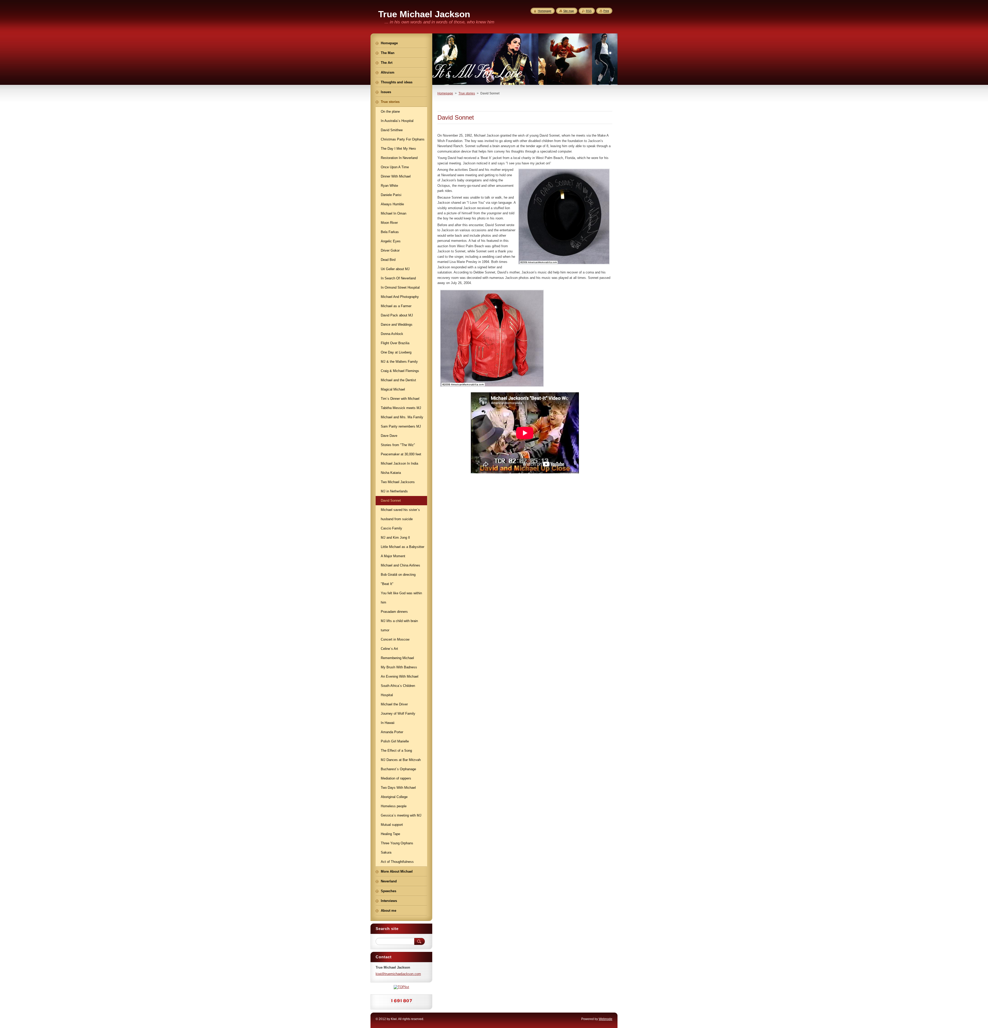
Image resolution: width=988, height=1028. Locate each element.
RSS (589, 10)
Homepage (445, 93)
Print (606, 10)
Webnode (605, 1019)
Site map (568, 10)
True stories (466, 93)
